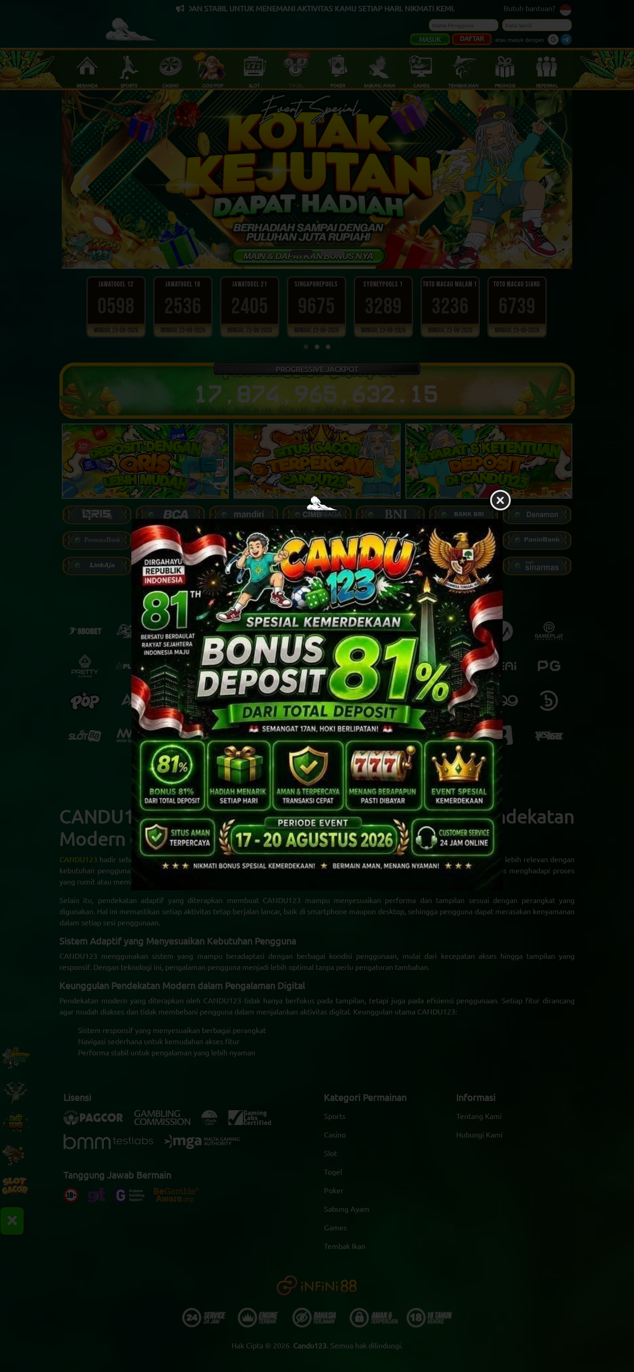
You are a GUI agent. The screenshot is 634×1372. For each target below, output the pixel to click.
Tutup (500, 500)
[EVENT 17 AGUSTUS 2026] (317, 704)
